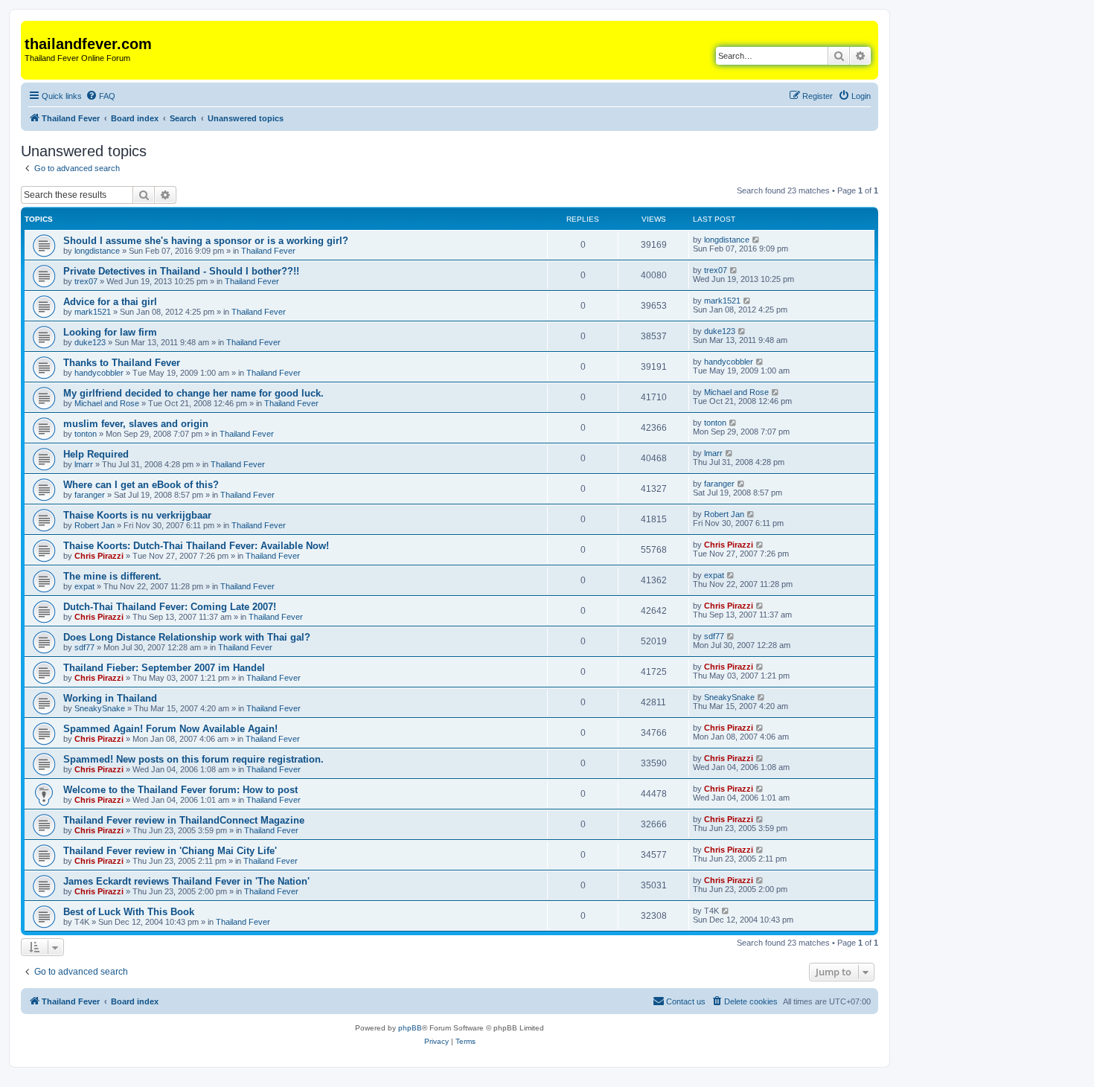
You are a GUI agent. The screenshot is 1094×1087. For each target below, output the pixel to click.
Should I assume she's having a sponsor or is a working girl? (205, 240)
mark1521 (92, 311)
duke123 (90, 342)
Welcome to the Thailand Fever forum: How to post (180, 789)
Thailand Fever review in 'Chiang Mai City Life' (170, 850)
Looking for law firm (110, 332)
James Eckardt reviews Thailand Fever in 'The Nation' (186, 881)
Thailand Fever (268, 250)
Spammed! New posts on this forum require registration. (193, 759)
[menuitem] (100, 96)
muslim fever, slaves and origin (135, 423)
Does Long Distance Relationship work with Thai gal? (186, 637)
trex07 (85, 281)
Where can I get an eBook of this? (141, 484)
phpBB (410, 1028)
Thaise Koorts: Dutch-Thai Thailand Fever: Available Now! (196, 545)
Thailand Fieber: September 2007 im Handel (164, 667)
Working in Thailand (110, 698)
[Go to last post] (756, 239)
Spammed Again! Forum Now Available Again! (170, 728)
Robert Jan (94, 525)
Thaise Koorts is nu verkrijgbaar (137, 515)
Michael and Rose (106, 403)
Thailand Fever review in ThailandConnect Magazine (183, 820)
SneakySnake (99, 708)
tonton (85, 433)
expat (84, 586)
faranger (89, 494)
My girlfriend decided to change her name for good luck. (193, 393)
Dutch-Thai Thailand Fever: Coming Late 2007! (169, 606)
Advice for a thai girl (110, 301)
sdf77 (84, 647)
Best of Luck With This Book (128, 911)
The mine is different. (112, 576)
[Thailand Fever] (33, 28)
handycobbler (99, 372)
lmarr (83, 464)
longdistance (97, 250)
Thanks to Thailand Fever (121, 362)
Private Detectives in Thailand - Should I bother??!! (181, 271)
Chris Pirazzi (99, 555)
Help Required (96, 454)
